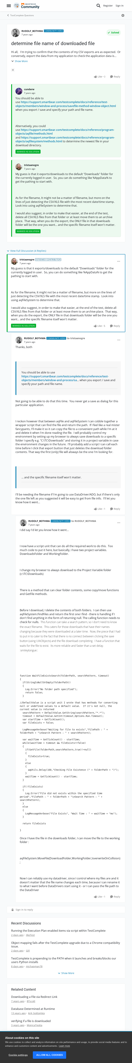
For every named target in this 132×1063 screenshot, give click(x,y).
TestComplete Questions (22, 15)
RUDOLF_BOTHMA (32, 31)
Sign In (120, 5)
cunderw (29, 89)
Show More (21, 61)
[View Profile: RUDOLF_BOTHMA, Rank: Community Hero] (15, 32)
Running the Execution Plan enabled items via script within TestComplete (58, 931)
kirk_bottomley (36, 1013)
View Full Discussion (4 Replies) (28, 250)
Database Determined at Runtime (33, 1009)
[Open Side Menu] (9, 5)
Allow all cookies (49, 1055)
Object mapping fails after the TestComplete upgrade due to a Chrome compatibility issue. (65, 944)
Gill (28, 950)
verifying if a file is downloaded (31, 1021)
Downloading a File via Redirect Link (34, 997)
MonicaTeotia (34, 1025)
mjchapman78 (34, 966)
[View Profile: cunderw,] (18, 91)
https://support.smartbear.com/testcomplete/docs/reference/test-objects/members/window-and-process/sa (64, 378)
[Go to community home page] (26, 6)
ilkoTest (30, 935)
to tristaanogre (76, 338)
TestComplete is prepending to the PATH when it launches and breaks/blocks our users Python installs (63, 960)
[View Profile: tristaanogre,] (18, 166)
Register (108, 5)
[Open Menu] (122, 15)
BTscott (31, 1001)
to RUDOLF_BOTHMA (83, 521)
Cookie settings (18, 1055)
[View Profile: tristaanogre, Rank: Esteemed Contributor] (14, 261)
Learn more (64, 1046)
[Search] (98, 6)
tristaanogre (31, 165)
